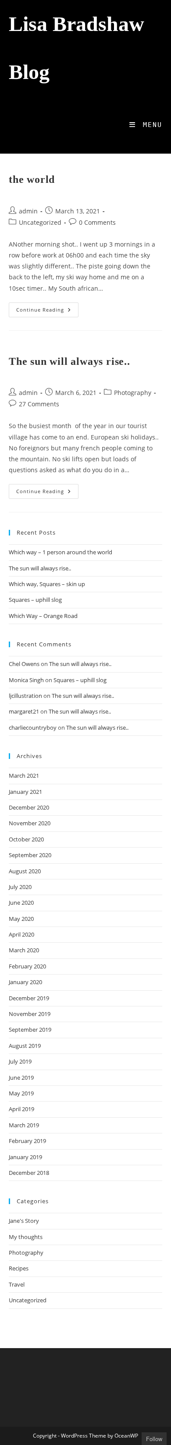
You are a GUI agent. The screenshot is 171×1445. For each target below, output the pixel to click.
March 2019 (24, 1125)
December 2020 (29, 807)
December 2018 (29, 1173)
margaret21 (24, 711)
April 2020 (21, 934)
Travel (17, 1284)
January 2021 (25, 792)
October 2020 (26, 839)
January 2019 (25, 1157)
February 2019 (27, 1141)
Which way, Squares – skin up (47, 584)
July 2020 (20, 887)
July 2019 (20, 1061)
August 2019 (25, 1046)
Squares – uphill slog (35, 600)
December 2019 (29, 998)
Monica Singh (26, 680)
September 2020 (30, 855)
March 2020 (24, 950)
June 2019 (21, 1077)
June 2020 (21, 902)
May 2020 (21, 919)
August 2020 (25, 871)
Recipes (18, 1268)
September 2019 (30, 1029)
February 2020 (27, 966)
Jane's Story (24, 1221)
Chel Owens (24, 664)
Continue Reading (47, 311)
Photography (132, 392)
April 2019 (21, 1109)
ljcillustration (25, 696)
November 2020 (29, 823)
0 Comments (97, 222)
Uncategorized (40, 222)
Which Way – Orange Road (43, 616)
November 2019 (29, 1014)
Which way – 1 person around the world (60, 552)
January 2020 (25, 982)
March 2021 (24, 775)
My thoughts (26, 1237)
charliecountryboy (33, 727)
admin (28, 211)
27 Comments (39, 404)
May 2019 (21, 1093)
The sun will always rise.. (69, 361)
